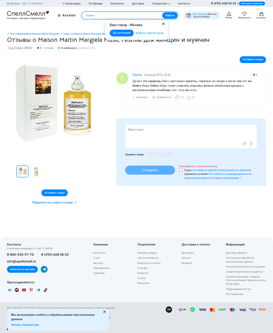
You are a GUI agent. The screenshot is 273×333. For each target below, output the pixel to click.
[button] (11, 171)
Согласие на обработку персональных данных (220, 170)
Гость (137, 75)
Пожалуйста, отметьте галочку (198, 166)
